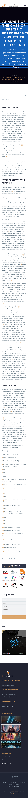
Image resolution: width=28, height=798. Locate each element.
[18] (10, 334)
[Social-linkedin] (5, 763)
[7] (6, 214)
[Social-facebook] (2, 763)
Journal (20, 21)
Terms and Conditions (14, 784)
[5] (12, 191)
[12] (21, 264)
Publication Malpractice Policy (21, 71)
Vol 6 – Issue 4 (22, 24)
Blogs (19, 17)
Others (20, 42)
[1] (13, 129)
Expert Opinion (22, 19)
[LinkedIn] (12, 558)
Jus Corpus (14, 793)
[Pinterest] (7, 558)
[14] (14, 289)
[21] (20, 373)
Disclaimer (13, 782)
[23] (5, 407)
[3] (6, 156)
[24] (12, 411)
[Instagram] (7, 763)
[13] (12, 280)
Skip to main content (5, 1)
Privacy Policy (22, 782)
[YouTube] (17, 776)
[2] (22, 145)
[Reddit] (14, 558)
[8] (8, 231)
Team (19, 11)
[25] (4, 417)
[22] (12, 391)
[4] (2, 464)
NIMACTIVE (14, 792)
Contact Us (4, 782)
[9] (12, 239)
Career (20, 32)
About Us (20, 9)
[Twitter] (5, 558)
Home (19, 7)
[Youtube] (10, 763)
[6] (7, 206)
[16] (19, 307)
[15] (4, 303)
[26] (4, 419)
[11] (23, 255)
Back (19, 15)
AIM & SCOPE (22, 87)
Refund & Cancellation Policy (14, 786)
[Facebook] (2, 558)
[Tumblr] (9, 558)
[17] (3, 324)
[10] (3, 488)
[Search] (22, 93)
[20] (12, 359)
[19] (21, 342)
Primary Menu (25, 5)
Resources (20, 13)
